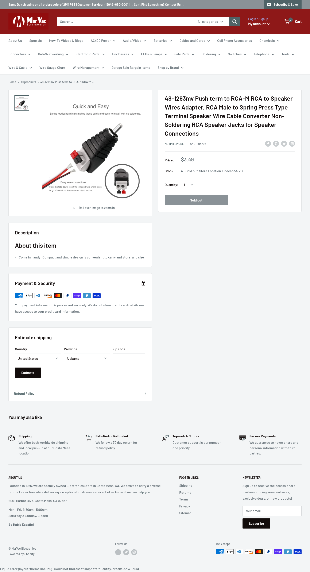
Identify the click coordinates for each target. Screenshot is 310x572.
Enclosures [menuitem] (120, 54)
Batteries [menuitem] (160, 40)
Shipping (185, 485)
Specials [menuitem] (35, 40)
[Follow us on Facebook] (118, 552)
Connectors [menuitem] (17, 54)
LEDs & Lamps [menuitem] (151, 54)
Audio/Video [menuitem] (132, 40)
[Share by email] (292, 143)
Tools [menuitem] (286, 54)
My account (257, 24)
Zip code (119, 349)
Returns (185, 492)
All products (28, 82)
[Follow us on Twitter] (126, 552)
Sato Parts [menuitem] (182, 54)
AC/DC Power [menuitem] (101, 40)
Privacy (184, 506)
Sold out (196, 200)
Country (21, 349)
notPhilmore (174, 144)
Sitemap (185, 513)
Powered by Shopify (21, 554)
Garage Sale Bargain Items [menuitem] (131, 67)
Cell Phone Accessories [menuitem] (234, 40)
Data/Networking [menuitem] (51, 54)
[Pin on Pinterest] (276, 143)
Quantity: (171, 185)
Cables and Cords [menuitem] (192, 40)
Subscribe (256, 523)
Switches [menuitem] (235, 54)
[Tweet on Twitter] (284, 143)
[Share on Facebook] (268, 143)
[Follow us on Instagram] (134, 552)
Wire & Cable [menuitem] (17, 67)
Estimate (28, 373)
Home (12, 82)
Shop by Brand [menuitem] (168, 67)
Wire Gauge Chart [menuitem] (52, 67)
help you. (144, 492)
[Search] (234, 21)
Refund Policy (24, 393)
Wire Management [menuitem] (86, 67)
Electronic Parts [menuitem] (88, 54)
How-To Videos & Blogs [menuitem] (66, 40)
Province (70, 349)
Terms (184, 499)
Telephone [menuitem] (262, 54)
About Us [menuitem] (15, 40)
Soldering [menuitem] (209, 54)
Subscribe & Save (286, 4)
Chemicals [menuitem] (267, 40)
